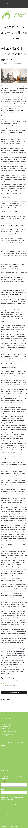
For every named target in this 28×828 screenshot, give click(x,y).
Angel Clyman (17, 63)
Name (3, 781)
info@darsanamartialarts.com (9, 1)
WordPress (8, 826)
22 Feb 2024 (5, 63)
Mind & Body (12, 685)
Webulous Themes (23, 826)
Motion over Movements (14, 692)
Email (3, 789)
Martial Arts (5, 685)
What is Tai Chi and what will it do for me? (14, 54)
